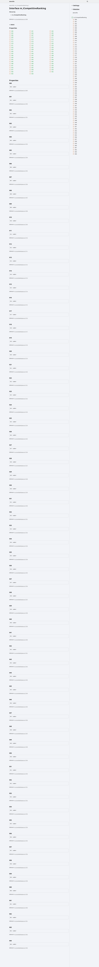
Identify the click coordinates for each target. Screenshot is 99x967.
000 (76, 19)
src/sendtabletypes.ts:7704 (21, 157)
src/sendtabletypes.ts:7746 (21, 720)
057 (76, 139)
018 (76, 57)
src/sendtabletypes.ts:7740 (21, 639)
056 (76, 137)
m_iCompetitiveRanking (21, 5)
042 (76, 107)
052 (76, 128)
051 (76, 126)
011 (76, 42)
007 (76, 34)
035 (76, 93)
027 (76, 76)
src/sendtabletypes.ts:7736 (21, 586)
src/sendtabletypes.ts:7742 (21, 666)
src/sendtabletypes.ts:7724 (21, 425)
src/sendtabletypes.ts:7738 (21, 613)
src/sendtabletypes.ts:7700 (21, 104)
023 (76, 68)
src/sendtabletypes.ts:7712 (21, 264)
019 (76, 59)
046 (76, 116)
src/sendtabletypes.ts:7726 (21, 452)
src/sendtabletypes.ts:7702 (21, 130)
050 (76, 124)
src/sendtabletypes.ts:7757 (21, 867)
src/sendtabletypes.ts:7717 (21, 331)
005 (76, 30)
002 (76, 23)
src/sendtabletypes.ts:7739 (21, 626)
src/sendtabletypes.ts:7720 (21, 372)
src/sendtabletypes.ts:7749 (21, 760)
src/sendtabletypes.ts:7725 (21, 439)
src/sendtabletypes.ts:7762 (21, 934)
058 (76, 141)
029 (76, 80)
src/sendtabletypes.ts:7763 (21, 948)
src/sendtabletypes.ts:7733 (21, 546)
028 (76, 78)
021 (76, 63)
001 (76, 21)
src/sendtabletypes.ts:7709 (21, 224)
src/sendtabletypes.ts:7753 (21, 814)
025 (76, 72)
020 (76, 61)
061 (76, 147)
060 (76, 145)
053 (76, 131)
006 (76, 32)
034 (76, 91)
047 (76, 118)
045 (76, 114)
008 (76, 36)
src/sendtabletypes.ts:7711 (21, 251)
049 (76, 122)
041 (76, 105)
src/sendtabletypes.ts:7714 (21, 291)
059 (76, 143)
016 (76, 53)
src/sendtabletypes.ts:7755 (21, 840)
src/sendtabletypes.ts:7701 (21, 117)
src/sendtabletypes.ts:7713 (21, 278)
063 (76, 152)
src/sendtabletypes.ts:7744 (21, 693)
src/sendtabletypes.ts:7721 (21, 385)
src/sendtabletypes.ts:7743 (21, 680)
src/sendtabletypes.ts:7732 (21, 532)
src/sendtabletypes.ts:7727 (21, 465)
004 (76, 28)
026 (76, 74)
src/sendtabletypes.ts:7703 (21, 144)
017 (76, 55)
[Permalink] (13, 83)
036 (76, 95)
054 (76, 133)
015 (76, 51)
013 (76, 47)
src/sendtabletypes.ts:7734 (21, 559)
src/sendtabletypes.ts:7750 (21, 773)
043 (76, 110)
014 (76, 49)
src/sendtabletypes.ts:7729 (21, 492)
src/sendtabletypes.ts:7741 (21, 653)
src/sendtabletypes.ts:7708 (21, 211)
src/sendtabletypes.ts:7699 (21, 90)
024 (76, 70)
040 (76, 103)
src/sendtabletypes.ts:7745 (21, 706)
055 (76, 135)
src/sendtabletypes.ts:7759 (21, 894)
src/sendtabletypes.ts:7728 (21, 479)
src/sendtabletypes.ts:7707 (21, 197)
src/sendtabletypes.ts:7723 (21, 412)
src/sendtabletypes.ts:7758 (21, 881)
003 (76, 26)
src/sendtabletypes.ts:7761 (21, 921)
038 (76, 99)
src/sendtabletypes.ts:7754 (21, 827)
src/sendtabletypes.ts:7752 (21, 800)
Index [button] (12, 24)
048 (76, 120)
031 (76, 84)
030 (76, 82)
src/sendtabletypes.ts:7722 (21, 398)
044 (76, 112)
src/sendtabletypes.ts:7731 (21, 519)
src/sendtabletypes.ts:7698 (21, 19)
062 (76, 149)
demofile (11, 1)
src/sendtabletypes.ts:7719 (21, 358)
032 (76, 86)
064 (76, 154)
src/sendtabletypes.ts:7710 (21, 238)
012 (76, 44)
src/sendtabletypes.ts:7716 (21, 318)
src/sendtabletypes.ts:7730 (21, 505)
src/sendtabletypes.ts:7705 (21, 171)
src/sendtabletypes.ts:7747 (21, 733)
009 (76, 38)
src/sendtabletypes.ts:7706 (21, 184)
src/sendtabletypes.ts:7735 (21, 572)
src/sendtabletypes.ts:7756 (21, 854)
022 (76, 65)
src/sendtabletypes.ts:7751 (21, 787)
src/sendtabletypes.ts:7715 (21, 305)
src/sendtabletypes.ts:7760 (21, 907)
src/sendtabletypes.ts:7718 (21, 345)
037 (76, 97)
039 (76, 101)
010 (76, 40)
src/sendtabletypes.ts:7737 (21, 599)
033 (76, 89)
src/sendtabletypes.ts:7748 (21, 747)
